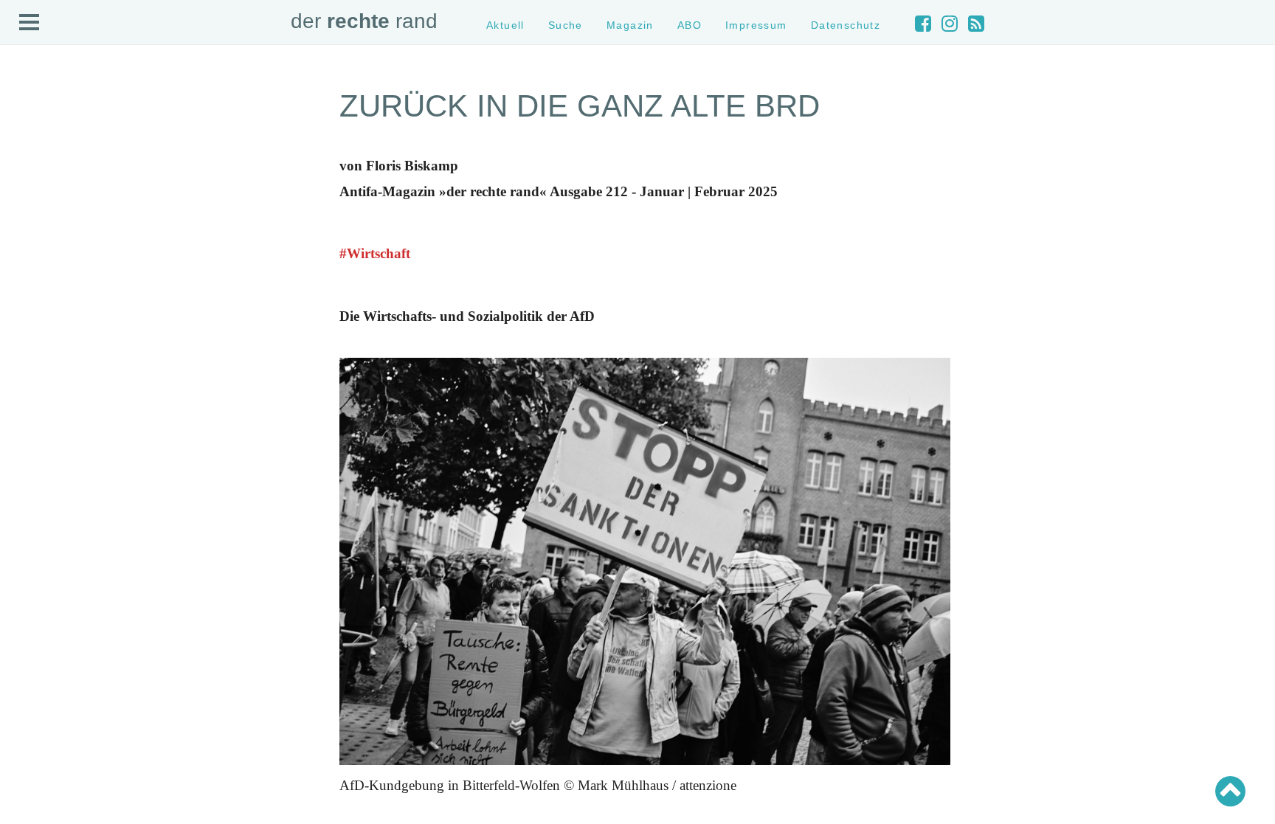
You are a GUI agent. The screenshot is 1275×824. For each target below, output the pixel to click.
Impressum (756, 25)
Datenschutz (846, 25)
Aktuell (505, 25)
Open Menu (29, 23)
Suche (565, 25)
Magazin (630, 25)
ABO (689, 25)
